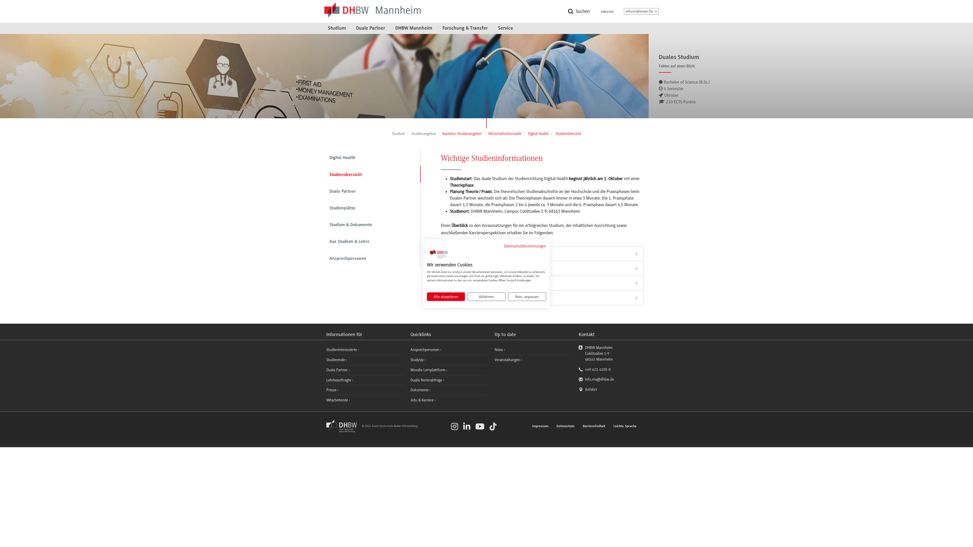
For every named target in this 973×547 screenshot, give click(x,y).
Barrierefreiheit (594, 426)
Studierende (336, 360)
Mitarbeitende (337, 400)
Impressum (540, 426)
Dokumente (419, 390)
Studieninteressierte (342, 349)
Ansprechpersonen (347, 259)
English (607, 12)
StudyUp (417, 360)
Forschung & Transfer (465, 28)
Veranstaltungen (507, 360)
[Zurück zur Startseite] (343, 431)
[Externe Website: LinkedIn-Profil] (466, 426)
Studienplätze (342, 208)
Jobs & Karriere (422, 400)
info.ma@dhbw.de (599, 379)
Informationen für (640, 11)
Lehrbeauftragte (339, 380)
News (499, 349)
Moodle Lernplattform (428, 370)
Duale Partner (370, 28)
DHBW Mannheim (413, 28)
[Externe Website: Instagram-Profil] (454, 426)
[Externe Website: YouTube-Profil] (479, 426)
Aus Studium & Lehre (349, 242)
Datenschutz (565, 426)
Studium (337, 28)
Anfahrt (591, 389)
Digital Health (342, 158)
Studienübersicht (345, 175)
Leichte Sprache (625, 426)
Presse (331, 390)
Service (505, 28)
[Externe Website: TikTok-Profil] (493, 426)
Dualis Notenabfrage (426, 380)
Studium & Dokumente (350, 225)
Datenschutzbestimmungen (525, 246)
